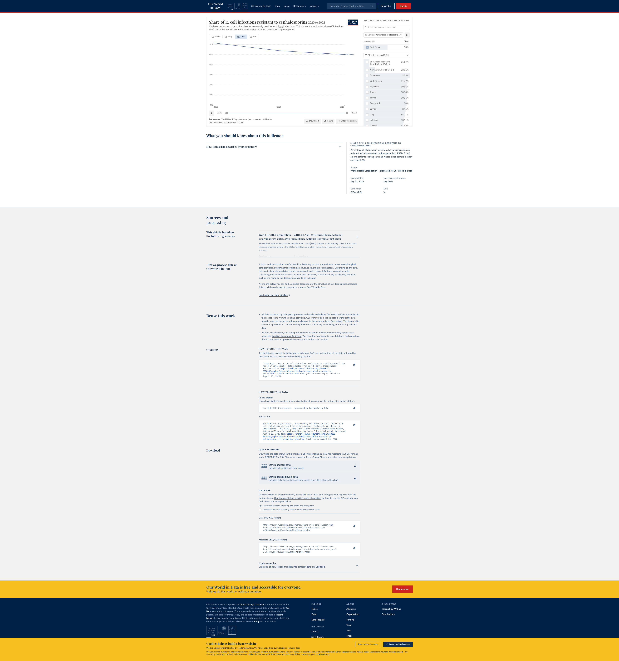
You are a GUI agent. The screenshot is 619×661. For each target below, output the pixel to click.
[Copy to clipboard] (351, 365)
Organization (352, 614)
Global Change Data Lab (252, 605)
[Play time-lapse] (211, 113)
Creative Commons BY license (286, 336)
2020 (219, 113)
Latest (287, 6)
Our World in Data (215, 6)
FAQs (257, 621)
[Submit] (371, 6)
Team (349, 625)
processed (385, 171)
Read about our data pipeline (273, 295)
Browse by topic (263, 6)
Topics (314, 609)
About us (351, 609)
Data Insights (317, 620)
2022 (354, 113)
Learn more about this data (260, 119)
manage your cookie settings (316, 654)
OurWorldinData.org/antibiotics (222, 122)
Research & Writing (391, 609)
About (313, 6)
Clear (406, 42)
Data (277, 6)
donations (248, 648)
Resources (298, 6)
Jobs (348, 631)
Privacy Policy (293, 654)
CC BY (240, 122)
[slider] (226, 113)
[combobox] (351, 6)
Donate (403, 6)
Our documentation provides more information (297, 498)
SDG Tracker (317, 637)
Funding (350, 620)
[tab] (215, 37)
